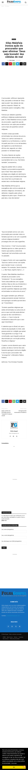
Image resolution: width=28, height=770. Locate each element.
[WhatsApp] (14, 63)
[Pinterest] (10, 63)
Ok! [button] (14, 767)
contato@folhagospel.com (13, 615)
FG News (7, 6)
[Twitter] (15, 626)
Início (3, 6)
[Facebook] (3, 63)
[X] (6, 63)
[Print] (24, 63)
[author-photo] (14, 429)
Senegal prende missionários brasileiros (20, 411)
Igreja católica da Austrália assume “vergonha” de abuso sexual (7, 413)
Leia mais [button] (14, 763)
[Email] (21, 63)
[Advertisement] (14, 23)
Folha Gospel (12, 60)
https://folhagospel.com (14, 433)
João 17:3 (4, 520)
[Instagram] (14, 436)
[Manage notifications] (24, 766)
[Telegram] (17, 63)
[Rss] (19, 626)
